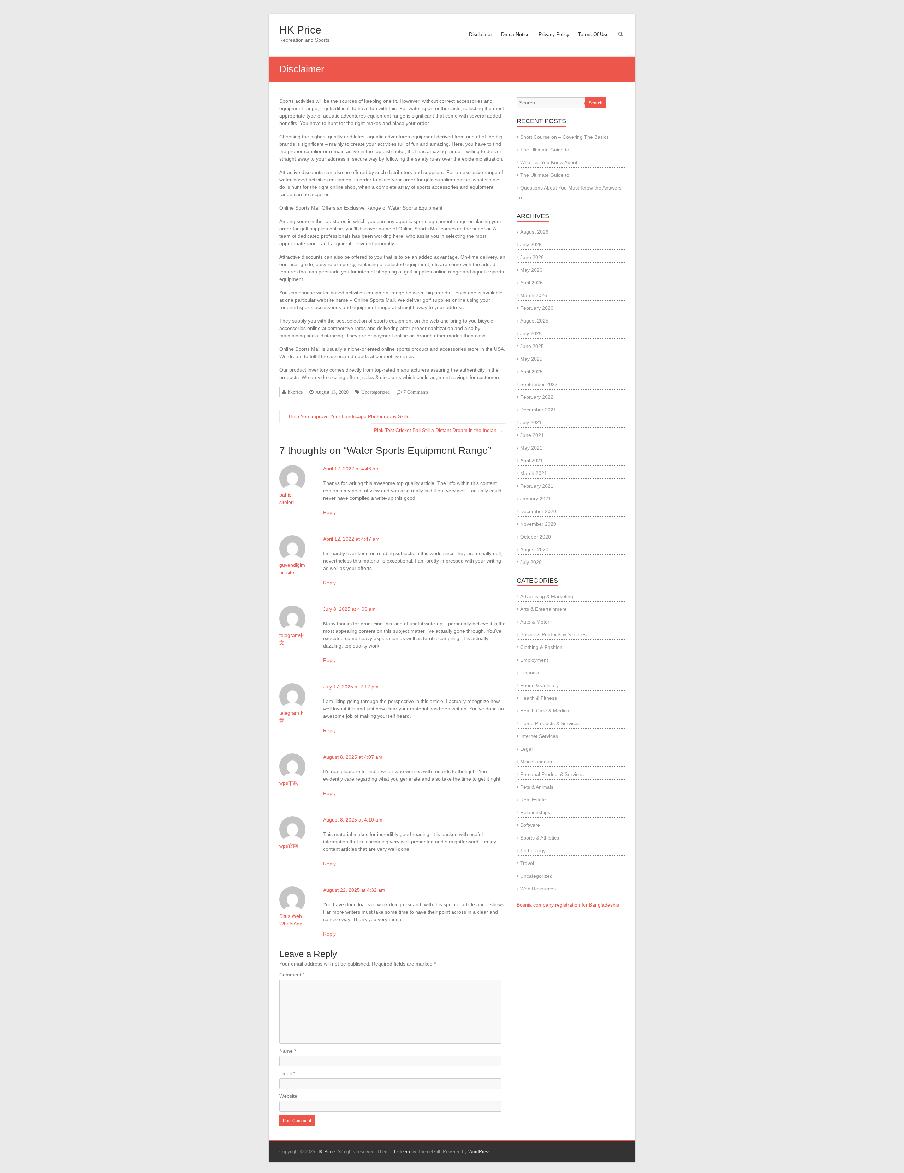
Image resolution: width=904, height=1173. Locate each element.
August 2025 (534, 321)
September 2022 (539, 384)
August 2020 (534, 549)
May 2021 (531, 448)
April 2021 (531, 460)
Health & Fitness (538, 698)
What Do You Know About (548, 162)
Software (530, 825)
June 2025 (532, 346)
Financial (530, 672)
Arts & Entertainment (543, 609)
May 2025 (531, 359)
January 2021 (535, 498)
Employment (534, 660)
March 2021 (533, 473)
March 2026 (533, 295)
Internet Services (539, 736)
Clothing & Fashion (541, 647)
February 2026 (536, 308)
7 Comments (415, 392)
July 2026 (531, 244)
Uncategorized (375, 392)
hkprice (295, 392)
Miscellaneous (536, 761)
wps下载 (288, 783)
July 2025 (531, 333)
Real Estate (533, 799)
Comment (291, 975)
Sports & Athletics (539, 838)
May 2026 (531, 270)
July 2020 (531, 562)
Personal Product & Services (552, 774)
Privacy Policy (554, 34)
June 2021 (532, 435)
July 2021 (531, 422)
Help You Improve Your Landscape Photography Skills (345, 416)
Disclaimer (480, 34)
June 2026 (532, 257)
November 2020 (538, 524)
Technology (533, 850)
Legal (526, 749)
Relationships (535, 812)
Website (288, 1096)
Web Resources (538, 888)
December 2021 (538, 410)
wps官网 (288, 846)
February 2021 (536, 486)
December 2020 (538, 511)
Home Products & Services (550, 723)
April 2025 (531, 371)
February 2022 (536, 397)
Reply (329, 512)
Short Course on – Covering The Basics (564, 137)
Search (595, 103)
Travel (527, 863)
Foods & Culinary (539, 685)
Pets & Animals (536, 787)
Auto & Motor (534, 622)
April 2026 (531, 282)
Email (287, 1073)
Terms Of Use (593, 34)
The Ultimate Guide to (544, 149)
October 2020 (535, 537)
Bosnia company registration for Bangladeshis (568, 905)
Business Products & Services (553, 634)
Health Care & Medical (545, 711)
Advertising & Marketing (546, 596)
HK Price (300, 30)
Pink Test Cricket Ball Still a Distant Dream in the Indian (438, 430)
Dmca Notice (515, 34)
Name (287, 1051)
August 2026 (534, 232)
